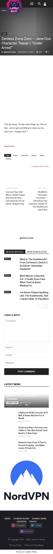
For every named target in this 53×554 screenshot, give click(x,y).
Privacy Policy (15, 545)
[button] (39, 4)
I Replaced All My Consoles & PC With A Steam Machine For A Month (33, 415)
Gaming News (12, 403)
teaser (34, 155)
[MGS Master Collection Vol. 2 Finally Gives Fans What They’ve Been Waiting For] (11, 278)
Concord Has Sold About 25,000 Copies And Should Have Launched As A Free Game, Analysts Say (15, 198)
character (24, 155)
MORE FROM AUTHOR (37, 252)
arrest (15, 155)
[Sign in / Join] (44, 5)
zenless (8, 159)
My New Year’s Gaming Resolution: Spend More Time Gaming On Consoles (25, 395)
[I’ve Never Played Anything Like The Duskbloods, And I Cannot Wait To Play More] (11, 295)
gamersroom (10, 52)
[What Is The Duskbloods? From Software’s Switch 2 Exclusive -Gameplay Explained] (11, 262)
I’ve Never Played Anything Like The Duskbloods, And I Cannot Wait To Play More (34, 295)
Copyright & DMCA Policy (40, 166)
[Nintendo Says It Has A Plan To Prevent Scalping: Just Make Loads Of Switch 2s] (8, 445)
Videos (4, 34)
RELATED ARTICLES (15, 252)
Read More (9, 146)
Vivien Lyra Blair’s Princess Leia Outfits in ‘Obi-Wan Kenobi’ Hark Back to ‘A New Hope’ (32, 430)
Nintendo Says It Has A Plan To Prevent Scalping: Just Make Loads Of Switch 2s (32, 445)
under (42, 155)
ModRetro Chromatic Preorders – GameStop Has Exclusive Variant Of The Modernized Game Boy (38, 201)
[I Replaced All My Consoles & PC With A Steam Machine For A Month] (8, 415)
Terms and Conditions (34, 545)
